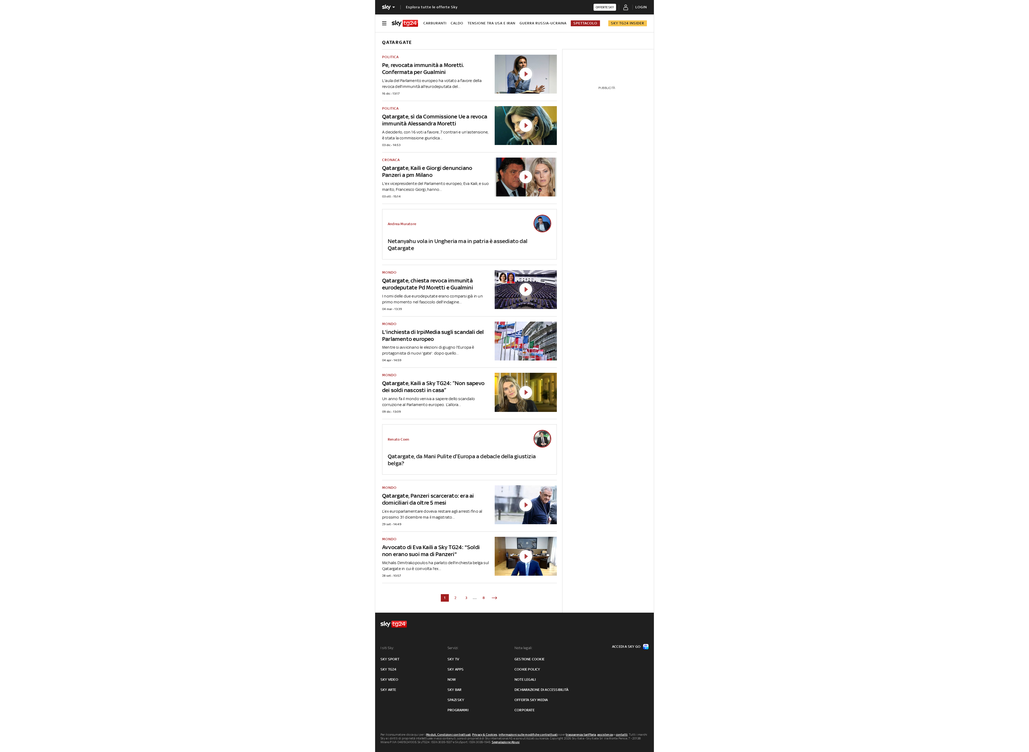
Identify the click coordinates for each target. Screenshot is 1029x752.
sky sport (390, 659)
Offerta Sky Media (531, 700)
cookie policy (527, 669)
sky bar (454, 690)
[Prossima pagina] (494, 598)
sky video (389, 679)
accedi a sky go (626, 647)
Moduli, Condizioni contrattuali (448, 734)
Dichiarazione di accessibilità (541, 690)
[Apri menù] (384, 23)
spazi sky (456, 700)
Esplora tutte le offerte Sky (432, 7)
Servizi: (453, 648)
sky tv (453, 659)
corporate (524, 710)
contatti (622, 734)
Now (452, 679)
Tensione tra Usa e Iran (491, 23)
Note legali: (523, 648)
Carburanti (434, 23)
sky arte (388, 690)
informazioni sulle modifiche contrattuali (528, 734)
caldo (457, 23)
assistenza (605, 734)
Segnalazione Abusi (506, 742)
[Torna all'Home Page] (405, 23)
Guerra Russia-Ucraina (543, 23)
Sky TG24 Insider (627, 23)
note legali (525, 679)
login (641, 7)
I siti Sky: (387, 648)
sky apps (456, 669)
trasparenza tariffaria (581, 734)
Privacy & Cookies (484, 734)
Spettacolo (585, 23)
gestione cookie (529, 659)
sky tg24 (389, 669)
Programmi (458, 710)
